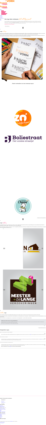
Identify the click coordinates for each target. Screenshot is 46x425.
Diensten (1, 414)
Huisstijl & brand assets (2, 406)
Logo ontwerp (1, 405)
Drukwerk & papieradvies (2, 408)
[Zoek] (0, 19)
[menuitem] (3, 19)
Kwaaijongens (11, 421)
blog (30, 334)
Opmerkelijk (1, 416)
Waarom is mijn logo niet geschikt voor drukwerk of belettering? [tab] (6, 332)
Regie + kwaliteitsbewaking (2, 411)
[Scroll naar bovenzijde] (0, 424)
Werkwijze (1, 415)
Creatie (0, 410)
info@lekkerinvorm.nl (3, 402)
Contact (1, 417)
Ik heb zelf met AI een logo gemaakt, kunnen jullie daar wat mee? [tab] (6, 342)
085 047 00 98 (2, 401)
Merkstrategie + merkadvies (2, 409)
